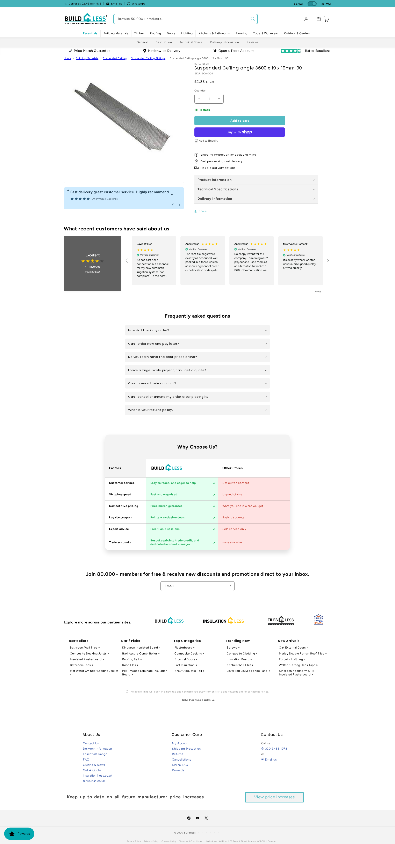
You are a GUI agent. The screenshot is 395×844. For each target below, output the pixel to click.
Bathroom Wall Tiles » (85, 647)
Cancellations (181, 759)
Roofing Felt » (132, 659)
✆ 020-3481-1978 (274, 748)
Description (164, 42)
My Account (180, 743)
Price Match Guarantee (92, 51)
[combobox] (185, 19)
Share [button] (203, 211)
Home (67, 58)
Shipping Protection (186, 748)
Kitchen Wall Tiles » (240, 665)
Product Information (214, 180)
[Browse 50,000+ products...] (252, 18)
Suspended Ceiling (115, 58)
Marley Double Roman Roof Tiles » (303, 653)
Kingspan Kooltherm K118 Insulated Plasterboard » (297, 672)
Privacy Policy (134, 841)
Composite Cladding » (242, 653)
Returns (177, 754)
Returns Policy (151, 841)
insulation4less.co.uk (98, 775)
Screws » (233, 647)
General (142, 42)
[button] (116, 33)
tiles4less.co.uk (94, 781)
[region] (227, 260)
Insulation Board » (239, 659)
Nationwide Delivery (164, 51)
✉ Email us (269, 759)
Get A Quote (92, 770)
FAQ (86, 759)
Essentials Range (95, 754)
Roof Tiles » (130, 665)
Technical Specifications (218, 189)
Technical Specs (191, 42)
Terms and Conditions (190, 841)
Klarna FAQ (180, 765)
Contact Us (91, 743)
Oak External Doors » (293, 647)
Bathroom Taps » (81, 665)
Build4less (190, 832)
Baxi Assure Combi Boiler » (141, 653)
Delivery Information (224, 42)
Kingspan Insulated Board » (141, 647)
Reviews (252, 42)
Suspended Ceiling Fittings (148, 58)
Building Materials (87, 58)
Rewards (178, 770)
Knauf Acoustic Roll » (189, 671)
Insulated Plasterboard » (87, 659)
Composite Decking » (189, 653)
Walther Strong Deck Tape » (298, 665)
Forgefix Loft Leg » (292, 659)
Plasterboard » (184, 647)
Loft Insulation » (185, 665)
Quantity (200, 90)
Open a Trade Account (236, 51)
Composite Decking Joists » (89, 653)
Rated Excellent (317, 51)
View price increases (274, 796)
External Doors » (186, 659)
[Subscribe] (229, 586)
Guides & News (94, 765)
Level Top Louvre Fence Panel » (249, 671)
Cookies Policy (168, 841)
